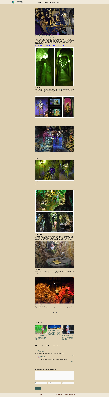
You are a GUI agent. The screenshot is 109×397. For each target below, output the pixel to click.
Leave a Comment (37, 337)
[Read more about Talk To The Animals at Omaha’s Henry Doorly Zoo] (41, 329)
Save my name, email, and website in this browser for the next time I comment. (48, 385)
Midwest (40, 37)
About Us (58, 2)
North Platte (66, 338)
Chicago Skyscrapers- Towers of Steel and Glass (54, 331)
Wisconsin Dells (47, 37)
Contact (41, 394)
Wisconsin (43, 37)
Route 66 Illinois (58, 333)
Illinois (49, 333)
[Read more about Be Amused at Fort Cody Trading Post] (68, 329)
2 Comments (37, 37)
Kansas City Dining (52, 2)
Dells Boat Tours (60, 89)
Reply (73, 355)
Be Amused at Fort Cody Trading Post (68, 336)
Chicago (55, 332)
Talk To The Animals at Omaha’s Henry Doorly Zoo (41, 336)
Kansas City (46, 2)
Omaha (39, 338)
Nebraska (36, 338)
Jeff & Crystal (42, 356)
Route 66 (54, 333)
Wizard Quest (64, 41)
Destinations (39, 2)
